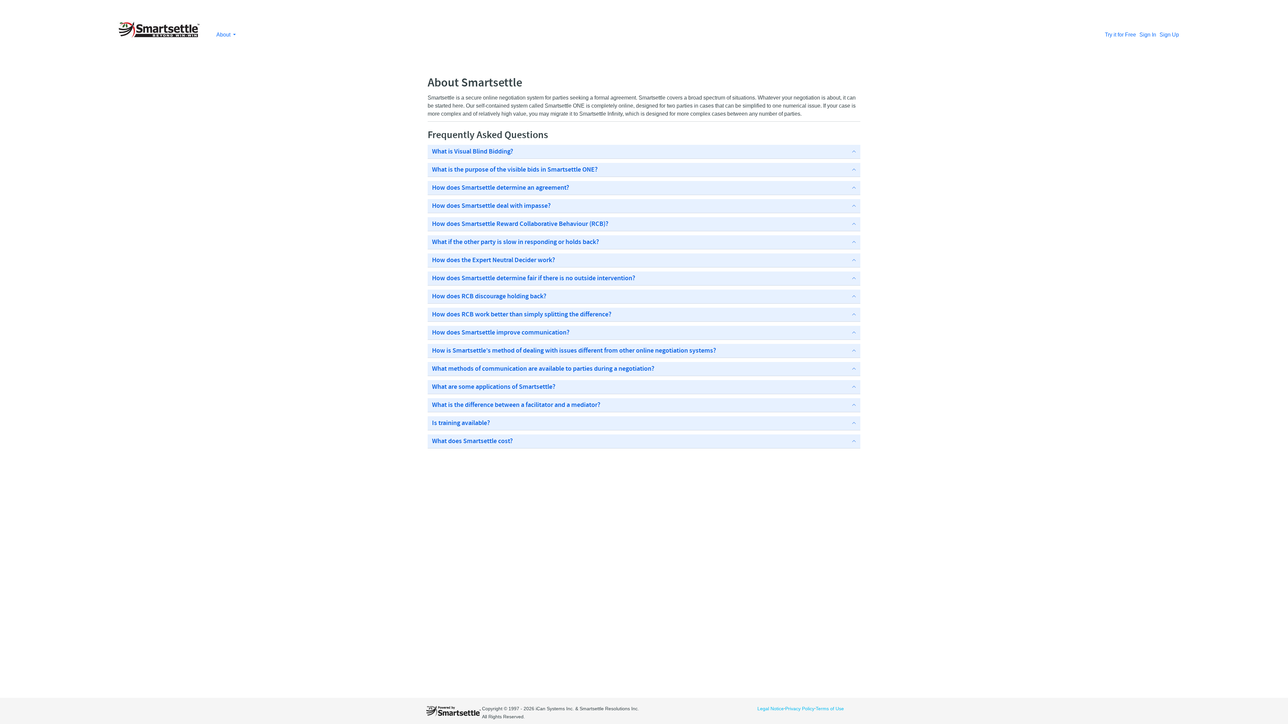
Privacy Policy (799, 708)
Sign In (1147, 35)
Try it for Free (1120, 35)
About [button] (224, 35)
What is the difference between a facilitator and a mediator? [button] (516, 405)
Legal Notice (770, 708)
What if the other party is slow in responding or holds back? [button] (515, 242)
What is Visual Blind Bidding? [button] (472, 152)
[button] (644, 152)
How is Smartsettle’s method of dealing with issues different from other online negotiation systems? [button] (574, 351)
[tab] (644, 152)
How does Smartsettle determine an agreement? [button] (500, 188)
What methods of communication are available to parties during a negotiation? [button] (543, 369)
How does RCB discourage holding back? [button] (489, 296)
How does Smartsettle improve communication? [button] (501, 333)
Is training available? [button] (461, 423)
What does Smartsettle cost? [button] (472, 441)
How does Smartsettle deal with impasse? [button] (491, 206)
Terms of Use (830, 708)
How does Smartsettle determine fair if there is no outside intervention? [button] (533, 278)
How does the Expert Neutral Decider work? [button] (493, 260)
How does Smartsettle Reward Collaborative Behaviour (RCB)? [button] (520, 224)
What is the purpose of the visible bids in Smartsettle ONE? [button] (515, 170)
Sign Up (1169, 35)
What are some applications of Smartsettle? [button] (493, 387)
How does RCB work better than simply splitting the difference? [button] (521, 314)
